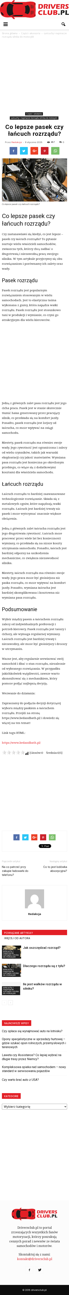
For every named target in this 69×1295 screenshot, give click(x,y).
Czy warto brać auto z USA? (20, 1080)
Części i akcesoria (34, 113)
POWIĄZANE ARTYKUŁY (18, 933)
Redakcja (17, 142)
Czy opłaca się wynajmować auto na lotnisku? (32, 1031)
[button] (63, 24)
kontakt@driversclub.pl (34, 1259)
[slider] (13, 752)
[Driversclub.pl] (34, 9)
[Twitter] (40, 1270)
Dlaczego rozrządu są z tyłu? (44, 966)
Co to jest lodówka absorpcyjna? (55, 869)
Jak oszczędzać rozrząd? (42, 948)
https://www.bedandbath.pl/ (21, 742)
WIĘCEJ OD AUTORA (17, 938)
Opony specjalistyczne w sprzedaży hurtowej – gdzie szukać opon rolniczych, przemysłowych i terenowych (34, 1043)
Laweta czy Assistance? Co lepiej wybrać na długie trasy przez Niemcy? (31, 1057)
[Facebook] (29, 1270)
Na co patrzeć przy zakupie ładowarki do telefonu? (15, 871)
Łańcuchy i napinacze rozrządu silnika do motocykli (34, 118)
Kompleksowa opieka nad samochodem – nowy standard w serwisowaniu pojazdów (34, 1069)
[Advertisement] (34, 75)
